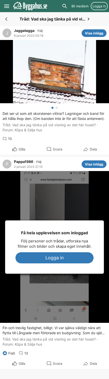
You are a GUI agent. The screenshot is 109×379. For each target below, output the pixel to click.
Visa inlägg (94, 33)
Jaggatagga (24, 31)
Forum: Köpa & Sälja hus (22, 130)
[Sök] (65, 6)
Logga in (54, 257)
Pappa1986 (23, 162)
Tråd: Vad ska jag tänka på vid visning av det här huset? (49, 125)
